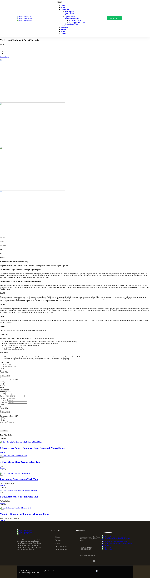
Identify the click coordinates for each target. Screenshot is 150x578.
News (63, 31)
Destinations (65, 9)
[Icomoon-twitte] (88, 561)
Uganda (58, 543)
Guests (2, 368)
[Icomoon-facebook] (77, 561)
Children (3, 376)
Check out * (4, 402)
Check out (3, 366)
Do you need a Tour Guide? (9, 380)
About (63, 7)
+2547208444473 (86, 547)
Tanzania (58, 540)
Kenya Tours (69, 13)
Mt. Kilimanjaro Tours (77, 22)
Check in (3, 364)
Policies (63, 29)
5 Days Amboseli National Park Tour (19, 496)
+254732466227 (85, 549)
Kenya (57, 537)
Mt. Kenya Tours (75, 20)
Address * (3, 398)
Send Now (4, 431)
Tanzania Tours (70, 15)
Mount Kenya (4, 57)
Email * (2, 394)
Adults (2, 372)
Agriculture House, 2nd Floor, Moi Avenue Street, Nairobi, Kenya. (90, 538)
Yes (3, 382)
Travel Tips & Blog (61, 549)
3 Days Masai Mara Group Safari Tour (20, 462)
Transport (64, 27)
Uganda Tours (70, 17)
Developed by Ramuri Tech (30, 573)
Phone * (3, 396)
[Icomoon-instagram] (83, 561)
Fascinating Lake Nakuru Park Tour (19, 479)
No (4, 384)
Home (63, 6)
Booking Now (5, 389)
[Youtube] (94, 561)
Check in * (3, 400)
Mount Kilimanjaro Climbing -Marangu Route (24, 514)
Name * (3, 392)
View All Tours (70, 11)
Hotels (63, 26)
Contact (63, 33)
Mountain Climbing (72, 18)
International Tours (71, 24)
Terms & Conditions (61, 546)
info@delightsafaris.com (88, 555)
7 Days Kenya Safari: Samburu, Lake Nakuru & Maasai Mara (32, 448)
